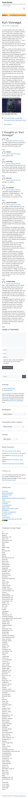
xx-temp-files (18, 118)
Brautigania (5, 496)
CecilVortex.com (7, 390)
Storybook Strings (7, 513)
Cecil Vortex (7, 2)
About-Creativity (6, 393)
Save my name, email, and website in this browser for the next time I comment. (14, 361)
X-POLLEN (5, 491)
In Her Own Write (6, 505)
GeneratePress (21, 796)
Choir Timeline (8, 124)
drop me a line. (12, 480)
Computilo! (5, 503)
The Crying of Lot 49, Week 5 (13, 451)
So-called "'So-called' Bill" (9, 512)
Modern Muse (6, 506)
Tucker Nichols (6, 517)
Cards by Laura (6, 501)
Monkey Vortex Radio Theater (10, 508)
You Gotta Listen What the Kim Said (12, 519)
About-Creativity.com (9, 388)
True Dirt (4, 515)
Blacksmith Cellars (7, 494)
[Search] (24, 376)
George (4, 463)
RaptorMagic (5, 510)
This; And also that (9, 118)
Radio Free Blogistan (7, 493)
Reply (3, 149)
